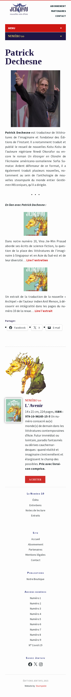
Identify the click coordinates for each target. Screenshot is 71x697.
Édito (36, 500)
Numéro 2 (35, 603)
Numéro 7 (35, 629)
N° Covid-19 (35, 645)
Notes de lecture (35, 510)
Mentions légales (35, 554)
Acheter (35, 479)
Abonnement (58, 6)
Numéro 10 (16, 36)
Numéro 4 (35, 614)
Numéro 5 (35, 619)
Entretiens (35, 505)
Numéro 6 (35, 624)
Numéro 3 (35, 608)
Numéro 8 (35, 634)
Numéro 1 (35, 598)
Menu (11, 28)
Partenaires (58, 11)
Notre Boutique (35, 579)
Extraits (35, 515)
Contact (60, 15)
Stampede (41, 685)
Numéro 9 (35, 640)
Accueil (35, 539)
